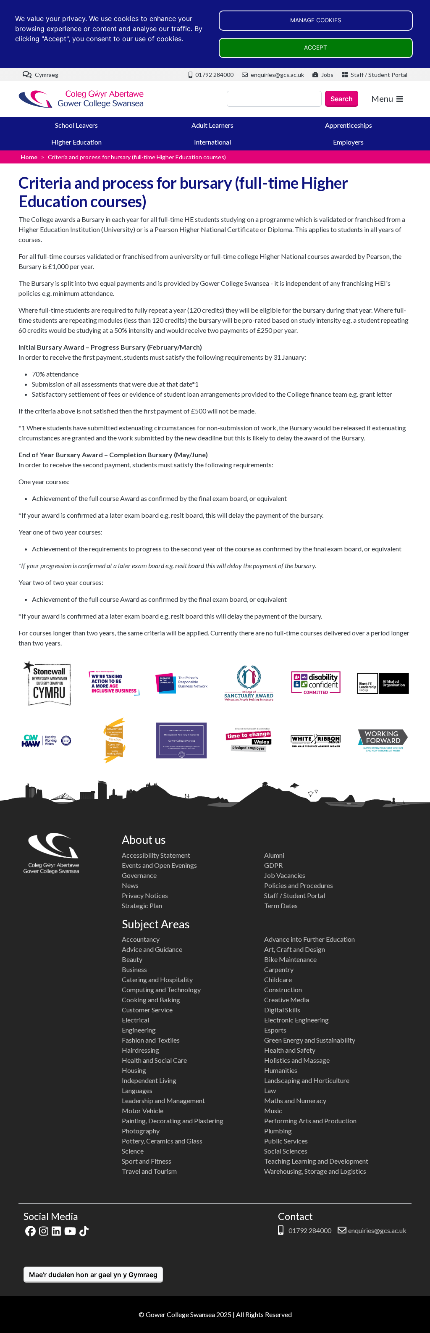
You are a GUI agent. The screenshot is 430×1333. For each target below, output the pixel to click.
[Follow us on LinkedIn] (56, 1230)
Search (341, 99)
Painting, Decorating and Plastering (172, 1121)
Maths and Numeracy (295, 1100)
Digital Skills (282, 1010)
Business (134, 969)
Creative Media (286, 1000)
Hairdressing (140, 1050)
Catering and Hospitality (157, 979)
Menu (382, 98)
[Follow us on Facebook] (30, 1230)
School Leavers (76, 125)
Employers (348, 142)
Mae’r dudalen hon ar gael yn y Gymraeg (93, 1274)
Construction (283, 989)
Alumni (274, 855)
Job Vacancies (284, 875)
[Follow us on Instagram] (43, 1230)
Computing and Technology (161, 989)
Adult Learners (212, 125)
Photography (141, 1131)
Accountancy (141, 939)
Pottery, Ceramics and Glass (162, 1141)
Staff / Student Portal (378, 74)
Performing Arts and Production (310, 1121)
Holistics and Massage (297, 1060)
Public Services (286, 1141)
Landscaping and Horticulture (306, 1080)
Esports (275, 1030)
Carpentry (279, 969)
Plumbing (278, 1131)
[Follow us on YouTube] (70, 1230)
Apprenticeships (348, 125)
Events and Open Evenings (159, 865)
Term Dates (281, 905)
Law (270, 1090)
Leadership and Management (163, 1100)
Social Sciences (285, 1151)
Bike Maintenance (290, 959)
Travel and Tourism (149, 1171)
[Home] (81, 99)
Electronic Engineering (296, 1020)
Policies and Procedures (298, 885)
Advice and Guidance (152, 949)
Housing (134, 1070)
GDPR (273, 865)
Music (273, 1110)
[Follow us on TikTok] (84, 1230)
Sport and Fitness (146, 1161)
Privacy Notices (145, 895)
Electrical (135, 1020)
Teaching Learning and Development (316, 1161)
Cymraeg (46, 74)
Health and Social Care (154, 1060)
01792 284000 (213, 74)
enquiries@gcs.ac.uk (276, 74)
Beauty (132, 959)
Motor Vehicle (142, 1110)
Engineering (139, 1030)
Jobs (326, 74)
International (212, 142)
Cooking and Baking (151, 1000)
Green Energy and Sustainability (309, 1040)
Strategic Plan (142, 905)
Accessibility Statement (156, 855)
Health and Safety (289, 1050)
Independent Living (149, 1080)
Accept (315, 47)
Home (29, 157)
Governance (139, 875)
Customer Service (147, 1010)
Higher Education (76, 142)
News (130, 885)
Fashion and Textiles (151, 1040)
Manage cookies (315, 20)
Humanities (280, 1070)
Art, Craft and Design (294, 949)
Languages (137, 1090)
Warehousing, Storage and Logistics (315, 1171)
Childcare (278, 979)
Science (133, 1151)
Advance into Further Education (309, 939)
